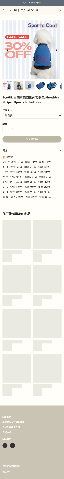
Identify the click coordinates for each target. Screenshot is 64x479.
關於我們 (6, 417)
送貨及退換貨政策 (11, 427)
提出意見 (6, 472)
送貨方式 (6, 432)
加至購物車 (32, 139)
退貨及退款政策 (13, 466)
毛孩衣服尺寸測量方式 (13, 422)
